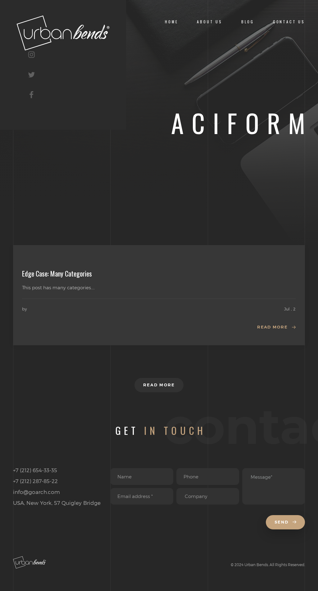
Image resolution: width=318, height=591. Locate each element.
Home (171, 21)
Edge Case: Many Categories (57, 273)
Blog (247, 21)
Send (282, 522)
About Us (209, 21)
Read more (272, 326)
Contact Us (289, 21)
